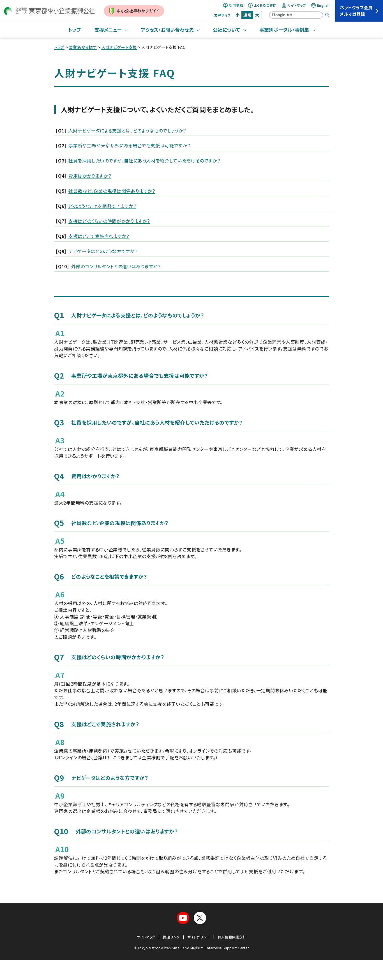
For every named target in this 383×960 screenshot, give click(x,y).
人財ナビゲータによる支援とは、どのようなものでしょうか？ (127, 130)
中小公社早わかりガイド (138, 10)
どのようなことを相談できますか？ (102, 206)
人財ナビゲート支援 (119, 47)
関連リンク (171, 936)
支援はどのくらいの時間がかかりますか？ (109, 220)
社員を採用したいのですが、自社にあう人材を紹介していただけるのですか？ (144, 160)
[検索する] (327, 15)
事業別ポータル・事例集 (284, 29)
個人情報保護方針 (232, 936)
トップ (74, 29)
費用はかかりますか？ (89, 175)
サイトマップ (297, 5)
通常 (247, 15)
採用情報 (236, 5)
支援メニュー (108, 29)
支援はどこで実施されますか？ (98, 236)
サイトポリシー (199, 936)
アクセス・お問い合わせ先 (167, 29)
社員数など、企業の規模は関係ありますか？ (111, 190)
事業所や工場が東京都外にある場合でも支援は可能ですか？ (129, 145)
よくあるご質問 (265, 5)
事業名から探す (83, 47)
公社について (226, 29)
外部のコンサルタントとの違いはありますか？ (116, 266)
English (323, 5)
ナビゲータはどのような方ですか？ (102, 251)
